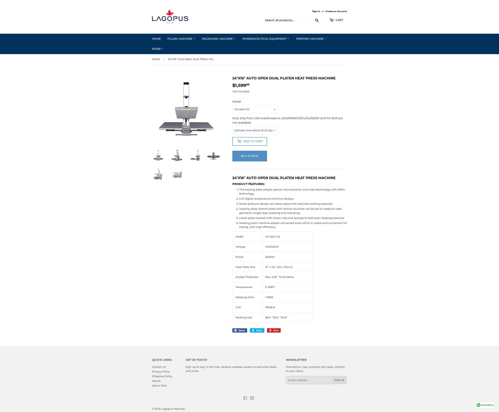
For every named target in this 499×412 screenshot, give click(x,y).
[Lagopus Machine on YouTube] (252, 398)
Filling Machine (180, 38)
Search (156, 380)
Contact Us (159, 366)
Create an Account (336, 11)
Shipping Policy (162, 376)
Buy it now (249, 156)
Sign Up (339, 380)
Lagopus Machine (173, 408)
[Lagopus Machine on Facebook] (245, 398)
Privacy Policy (161, 371)
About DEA (159, 385)
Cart (339, 20)
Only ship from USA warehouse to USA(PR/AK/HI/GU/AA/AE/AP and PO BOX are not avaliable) (287, 120)
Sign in (316, 11)
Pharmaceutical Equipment (264, 38)
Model (236, 101)
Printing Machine (310, 38)
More (156, 49)
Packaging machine (218, 38)
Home (156, 38)
